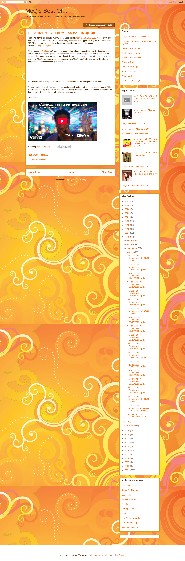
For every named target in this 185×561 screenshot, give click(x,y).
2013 (127, 438)
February (131, 425)
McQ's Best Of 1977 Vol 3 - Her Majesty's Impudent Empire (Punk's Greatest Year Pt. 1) (145, 142)
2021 (127, 217)
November (132, 240)
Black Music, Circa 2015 (85, 38)
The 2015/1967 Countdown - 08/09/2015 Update (137, 372)
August (130, 252)
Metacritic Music (129, 499)
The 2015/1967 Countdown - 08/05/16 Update (138, 399)
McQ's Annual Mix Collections (135, 36)
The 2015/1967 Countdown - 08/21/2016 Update (137, 267)
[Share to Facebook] (66, 146)
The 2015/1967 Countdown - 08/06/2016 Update (137, 390)
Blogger (122, 555)
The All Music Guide (131, 518)
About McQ (127, 76)
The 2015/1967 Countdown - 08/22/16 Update (138, 258)
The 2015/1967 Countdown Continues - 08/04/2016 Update (138, 407)
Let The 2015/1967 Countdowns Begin (136, 415)
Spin (124, 513)
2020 (127, 221)
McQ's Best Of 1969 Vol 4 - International (145, 154)
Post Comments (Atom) (76, 180)
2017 (127, 233)
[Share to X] (63, 146)
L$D (70, 82)
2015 (127, 430)
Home (71, 172)
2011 (127, 446)
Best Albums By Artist (131, 57)
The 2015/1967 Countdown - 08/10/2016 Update (137, 363)
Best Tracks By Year (131, 53)
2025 (127, 201)
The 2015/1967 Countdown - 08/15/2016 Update (137, 319)
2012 (127, 442)
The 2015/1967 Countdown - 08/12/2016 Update (137, 346)
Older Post (107, 172)
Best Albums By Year (131, 48)
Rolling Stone (128, 508)
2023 (127, 209)
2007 (127, 462)
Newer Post (34, 172)
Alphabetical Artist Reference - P (136, 134)
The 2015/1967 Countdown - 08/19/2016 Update (137, 284)
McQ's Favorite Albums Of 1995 (136, 129)
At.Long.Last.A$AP (42, 46)
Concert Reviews (129, 62)
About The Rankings (131, 80)
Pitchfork (126, 504)
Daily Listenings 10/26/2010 (134, 124)
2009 (127, 454)
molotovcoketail (100, 555)
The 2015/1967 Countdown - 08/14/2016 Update (137, 328)
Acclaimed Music (129, 485)
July (129, 421)
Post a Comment (38, 160)
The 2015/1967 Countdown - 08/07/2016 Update (137, 381)
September (132, 248)
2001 (127, 470)
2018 (127, 229)
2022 (127, 213)
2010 (127, 450)
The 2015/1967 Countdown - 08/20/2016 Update (137, 275)
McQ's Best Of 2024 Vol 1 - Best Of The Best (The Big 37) (145, 98)
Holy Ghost (44, 51)
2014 (127, 434)
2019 (127, 225)
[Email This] (58, 146)
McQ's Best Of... (46, 11)
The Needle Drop (129, 522)
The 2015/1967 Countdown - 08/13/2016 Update (137, 337)
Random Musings (130, 67)
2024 (127, 205)
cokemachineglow (130, 527)
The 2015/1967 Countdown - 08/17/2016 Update (137, 302)
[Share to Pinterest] (69, 146)
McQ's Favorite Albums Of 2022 (136, 185)
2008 (127, 458)
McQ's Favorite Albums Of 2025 (136, 166)
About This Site (129, 71)
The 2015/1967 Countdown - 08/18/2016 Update (137, 293)
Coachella (126, 495)
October (131, 244)
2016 (127, 237)
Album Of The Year (130, 490)
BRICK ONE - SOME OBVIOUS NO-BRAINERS (145, 172)
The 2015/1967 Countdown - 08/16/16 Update (138, 311)
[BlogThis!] (60, 146)
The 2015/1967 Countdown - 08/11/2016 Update (136, 355)
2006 (127, 466)
